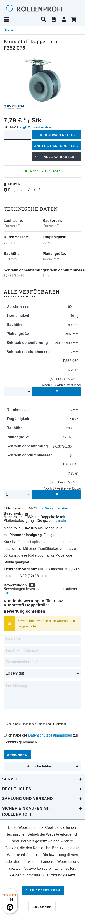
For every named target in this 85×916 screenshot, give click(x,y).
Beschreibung (16, 513)
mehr (61, 521)
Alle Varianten (59, 157)
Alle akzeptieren (42, 890)
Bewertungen (15, 585)
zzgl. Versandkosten (35, 127)
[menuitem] (21, 19)
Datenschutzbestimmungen (50, 735)
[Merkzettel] (53, 19)
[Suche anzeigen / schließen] (43, 19)
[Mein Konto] (63, 19)
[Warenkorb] (74, 19)
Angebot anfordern (54, 146)
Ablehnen (42, 907)
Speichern (17, 755)
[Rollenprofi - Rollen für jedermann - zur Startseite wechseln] (42, 8)
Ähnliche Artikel (39, 766)
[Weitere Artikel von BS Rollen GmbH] (14, 107)
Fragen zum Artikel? (23, 190)
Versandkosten (56, 508)
